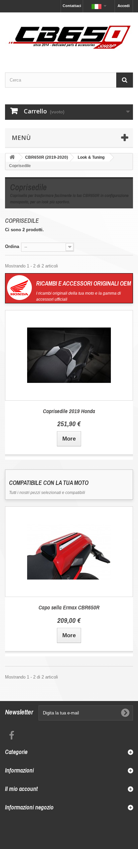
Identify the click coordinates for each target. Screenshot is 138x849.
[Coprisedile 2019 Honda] (69, 355)
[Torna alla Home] (12, 157)
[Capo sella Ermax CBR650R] (69, 552)
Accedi (124, 6)
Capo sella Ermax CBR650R (69, 607)
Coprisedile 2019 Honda (69, 411)
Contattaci (72, 6)
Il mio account (21, 789)
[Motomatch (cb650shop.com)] (69, 36)
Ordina (12, 246)
